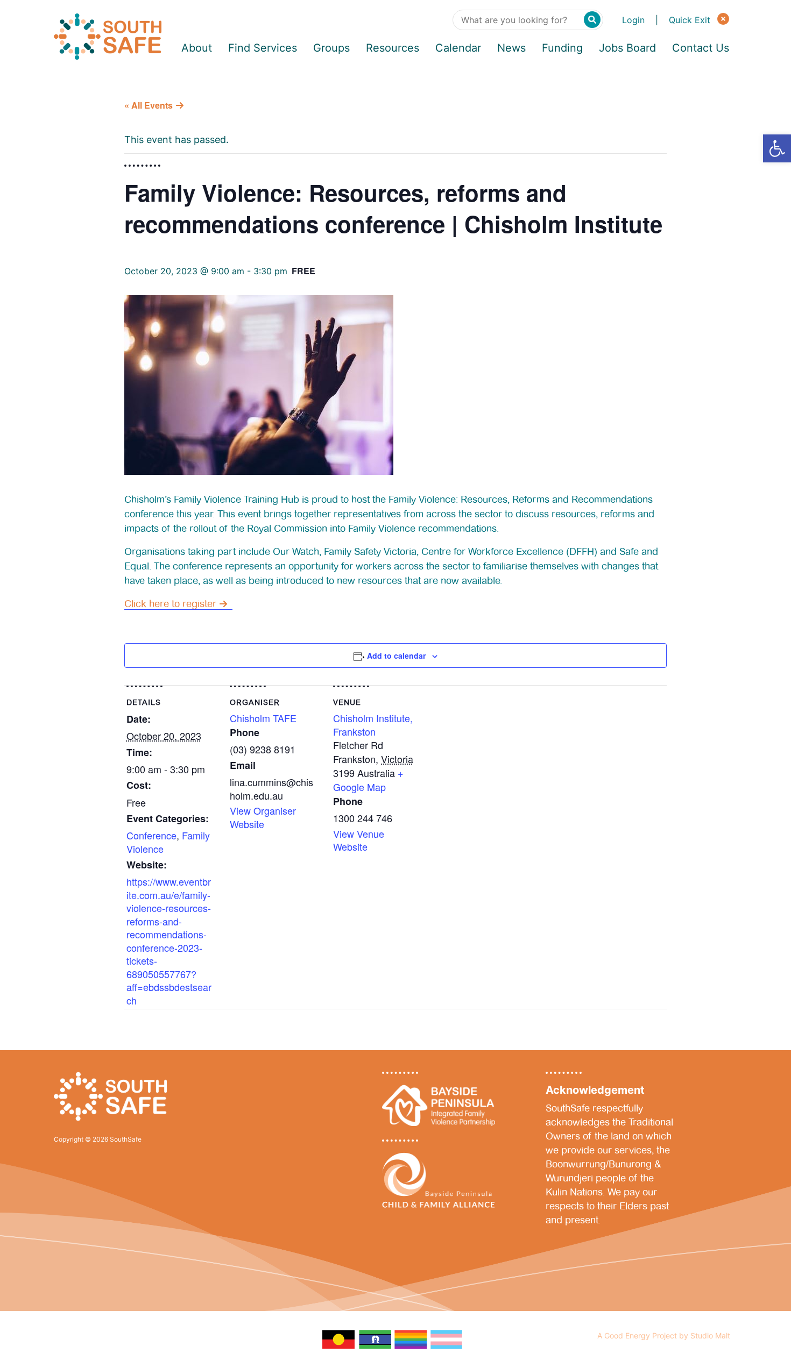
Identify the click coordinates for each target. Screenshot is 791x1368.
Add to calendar (396, 655)
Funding (562, 47)
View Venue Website (358, 839)
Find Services (262, 47)
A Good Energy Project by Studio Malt (663, 1335)
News (511, 47)
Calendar (458, 47)
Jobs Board (627, 47)
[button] (777, 148)
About (196, 47)
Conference (151, 835)
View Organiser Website (263, 816)
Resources (392, 47)
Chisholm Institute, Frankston (373, 724)
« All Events (148, 105)
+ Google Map (368, 780)
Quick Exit (691, 20)
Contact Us (700, 47)
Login (633, 20)
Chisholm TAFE (263, 718)
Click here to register (170, 603)
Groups (331, 47)
